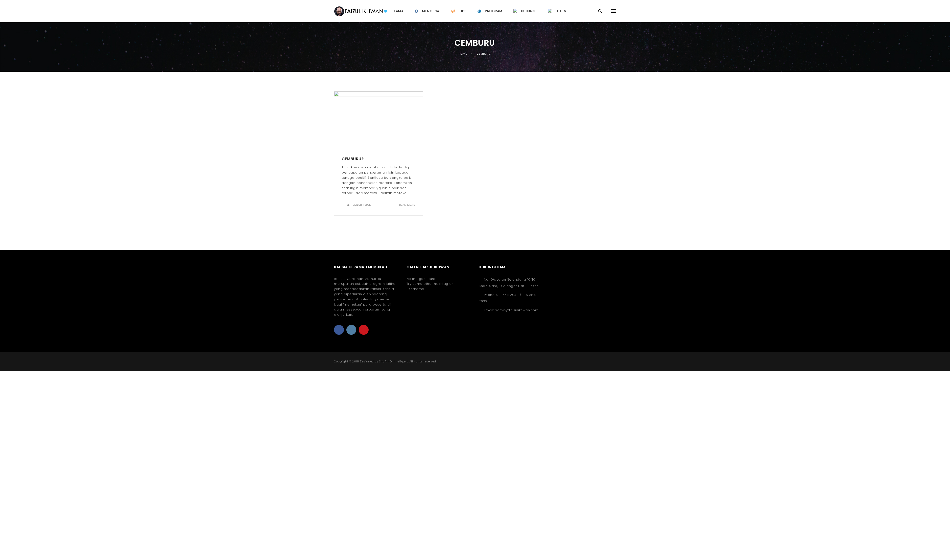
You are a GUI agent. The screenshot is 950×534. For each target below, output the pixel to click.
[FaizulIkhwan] (358, 11)
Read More (407, 205)
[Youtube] (364, 330)
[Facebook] (339, 330)
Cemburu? (353, 158)
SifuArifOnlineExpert (393, 361)
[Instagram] (351, 330)
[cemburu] (378, 120)
